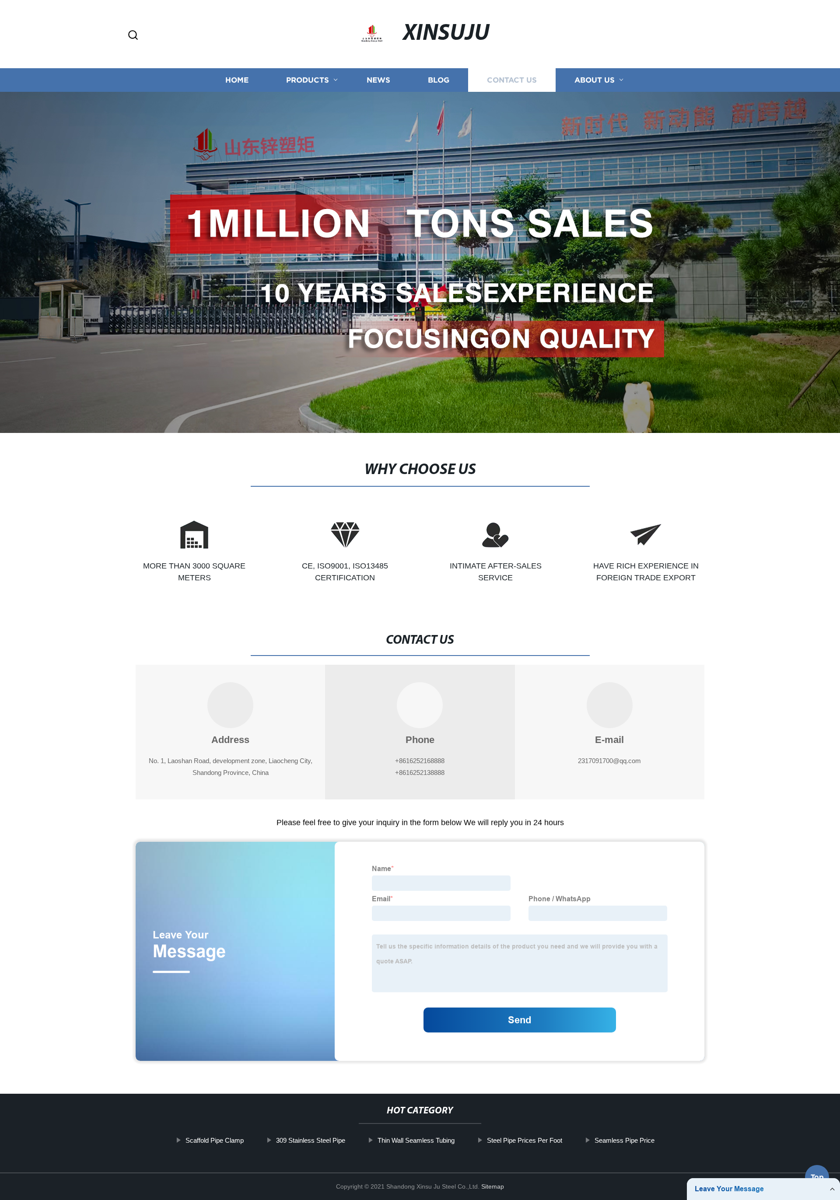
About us (594, 80)
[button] (133, 35)
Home (236, 80)
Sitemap (492, 1186)
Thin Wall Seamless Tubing (416, 1140)
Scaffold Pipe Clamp (215, 1140)
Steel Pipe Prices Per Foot (524, 1140)
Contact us (512, 80)
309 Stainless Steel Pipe (310, 1140)
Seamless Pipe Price (624, 1140)
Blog (438, 80)
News (378, 80)
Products (307, 80)
